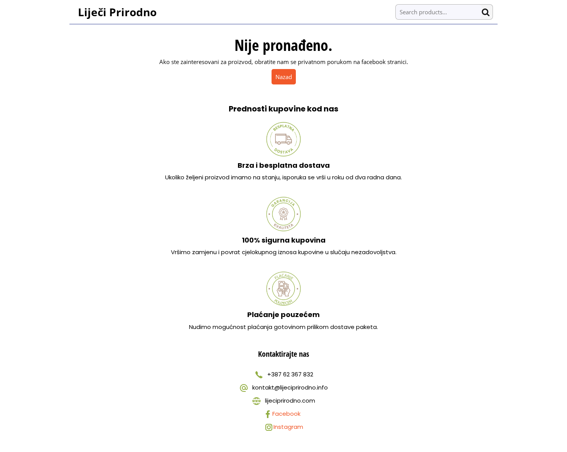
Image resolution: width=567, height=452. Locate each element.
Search (487, 12)
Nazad (285, 77)
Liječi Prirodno (117, 12)
